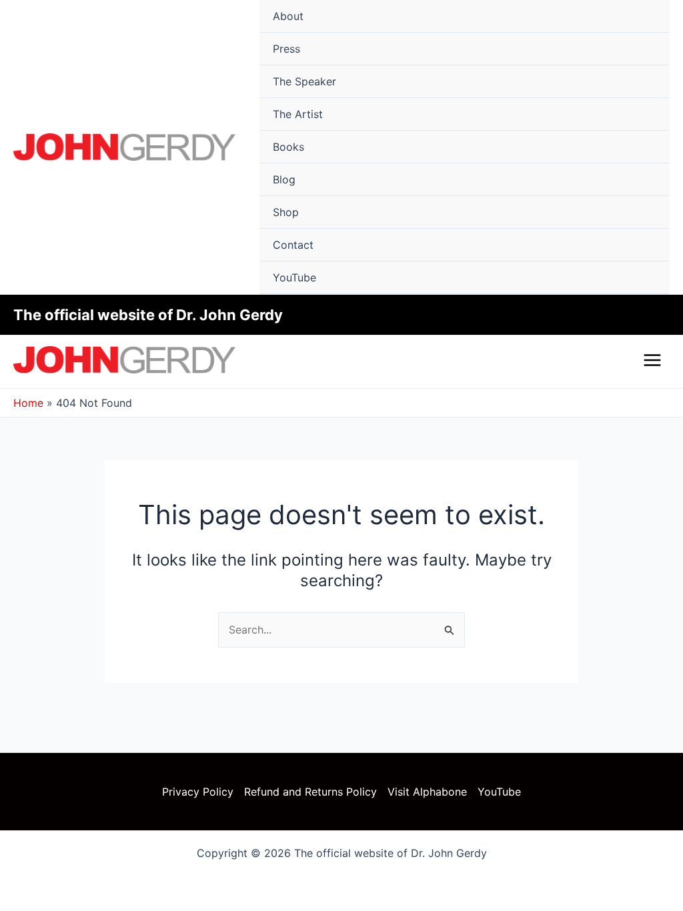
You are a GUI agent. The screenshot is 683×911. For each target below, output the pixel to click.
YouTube (294, 277)
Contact (293, 244)
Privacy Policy (197, 791)
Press (286, 48)
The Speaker (304, 81)
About (288, 16)
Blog (284, 179)
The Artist (298, 114)
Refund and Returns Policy (310, 791)
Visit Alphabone (427, 791)
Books (288, 146)
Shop (286, 212)
